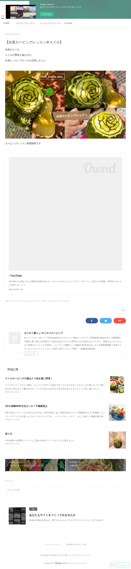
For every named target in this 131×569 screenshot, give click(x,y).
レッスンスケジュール (50, 23)
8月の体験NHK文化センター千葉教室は (26, 406)
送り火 (8, 433)
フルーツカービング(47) (37, 301)
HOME (6, 23)
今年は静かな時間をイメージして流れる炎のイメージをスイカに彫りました (40, 440)
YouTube (68, 23)
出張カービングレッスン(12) (16, 301)
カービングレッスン (25, 23)
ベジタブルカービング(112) (58, 301)
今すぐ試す (46, 14)
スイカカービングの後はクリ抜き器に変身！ (29, 378)
